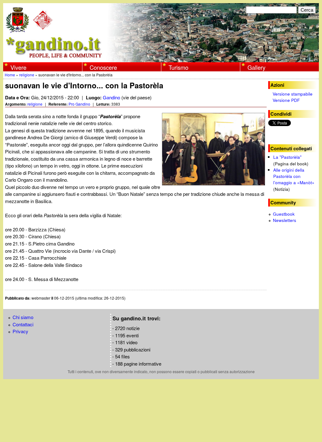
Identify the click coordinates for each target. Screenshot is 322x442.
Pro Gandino (79, 104)
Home (10, 74)
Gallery (256, 67)
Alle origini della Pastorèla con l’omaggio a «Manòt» (293, 176)
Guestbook (284, 214)
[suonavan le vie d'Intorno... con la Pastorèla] (214, 149)
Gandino (111, 97)
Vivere (18, 67)
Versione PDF (286, 100)
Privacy (20, 331)
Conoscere (103, 67)
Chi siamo (23, 317)
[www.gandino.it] (161, 58)
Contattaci (23, 324)
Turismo (178, 67)
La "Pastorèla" (287, 157)
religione (26, 74)
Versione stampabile (293, 94)
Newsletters (284, 220)
